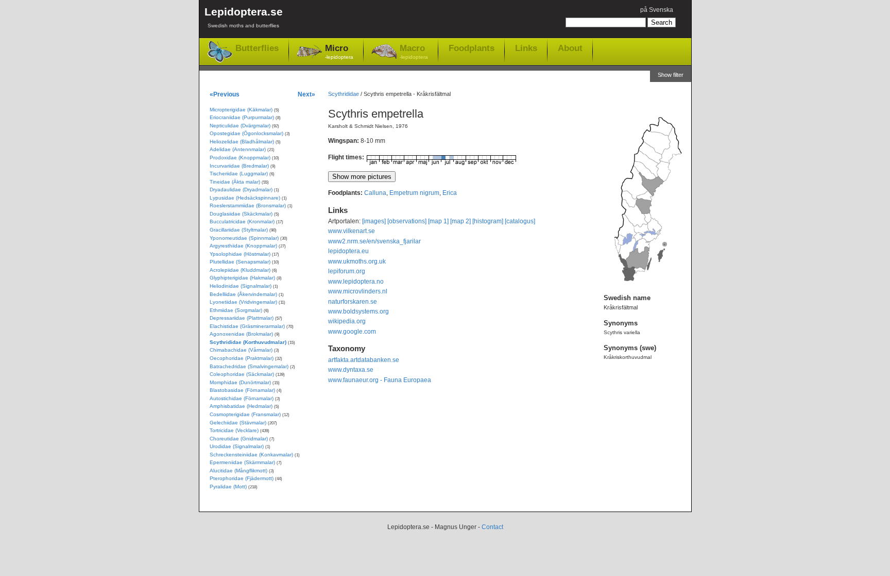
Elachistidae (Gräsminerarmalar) (247, 326)
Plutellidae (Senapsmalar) (240, 262)
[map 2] (460, 221)
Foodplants (471, 48)
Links (526, 48)
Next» (306, 94)
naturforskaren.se (352, 301)
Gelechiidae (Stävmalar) (238, 422)
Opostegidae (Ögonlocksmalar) (246, 133)
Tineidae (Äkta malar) (235, 182)
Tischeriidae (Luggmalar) (239, 173)
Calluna (375, 192)
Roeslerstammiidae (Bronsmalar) (248, 205)
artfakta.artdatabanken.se (363, 360)
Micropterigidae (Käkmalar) (241, 109)
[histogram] (487, 221)
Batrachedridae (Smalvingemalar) (249, 366)
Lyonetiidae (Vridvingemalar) (243, 302)
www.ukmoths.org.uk (357, 261)
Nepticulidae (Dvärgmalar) (240, 125)
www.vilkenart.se (351, 231)
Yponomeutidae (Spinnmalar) (244, 238)
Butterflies (257, 48)
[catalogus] (520, 221)
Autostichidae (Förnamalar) (241, 398)
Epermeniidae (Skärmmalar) (242, 462)
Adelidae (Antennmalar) (238, 149)
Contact (492, 527)
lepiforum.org (346, 271)
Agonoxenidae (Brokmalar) (241, 334)
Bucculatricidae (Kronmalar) (242, 221)
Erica (449, 192)
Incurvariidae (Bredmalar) (239, 166)
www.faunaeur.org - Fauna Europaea (379, 380)
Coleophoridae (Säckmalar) (242, 374)
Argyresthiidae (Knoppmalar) (243, 246)
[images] (374, 221)
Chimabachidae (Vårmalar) (241, 350)
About (570, 48)
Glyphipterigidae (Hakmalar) (242, 278)
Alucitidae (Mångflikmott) (238, 470)
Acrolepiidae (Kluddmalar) (240, 270)
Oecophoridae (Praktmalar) (241, 358)
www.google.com (352, 331)
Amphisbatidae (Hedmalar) (241, 406)
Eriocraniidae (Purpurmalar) (242, 117)
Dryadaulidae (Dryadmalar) (241, 189)
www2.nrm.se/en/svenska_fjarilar (374, 241)
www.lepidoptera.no (356, 281)
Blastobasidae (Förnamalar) (242, 390)
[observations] (406, 221)
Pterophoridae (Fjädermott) (241, 478)
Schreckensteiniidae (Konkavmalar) (251, 454)
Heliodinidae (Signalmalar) (240, 286)
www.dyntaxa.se (350, 369)
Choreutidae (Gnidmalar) (239, 438)
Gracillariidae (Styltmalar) (239, 230)
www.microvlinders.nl (357, 291)
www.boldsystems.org (358, 311)
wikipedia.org (347, 321)
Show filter (670, 75)
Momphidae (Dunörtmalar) (240, 382)
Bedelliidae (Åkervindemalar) (243, 294)
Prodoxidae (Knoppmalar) (240, 157)
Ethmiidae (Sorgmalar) (236, 310)
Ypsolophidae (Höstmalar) (240, 254)
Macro (414, 51)
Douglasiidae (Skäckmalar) (241, 214)
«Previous (224, 94)
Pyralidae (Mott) (228, 486)
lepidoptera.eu (348, 251)
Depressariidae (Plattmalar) (241, 318)
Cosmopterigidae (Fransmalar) (245, 414)
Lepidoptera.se (243, 17)
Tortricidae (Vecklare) (234, 430)
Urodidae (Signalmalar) (237, 446)
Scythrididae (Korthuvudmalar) (248, 342)
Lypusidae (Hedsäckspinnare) (245, 198)
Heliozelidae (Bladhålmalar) (242, 141)
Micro (339, 51)
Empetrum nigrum (414, 192)
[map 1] (438, 221)
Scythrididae (343, 94)
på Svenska (656, 9)
